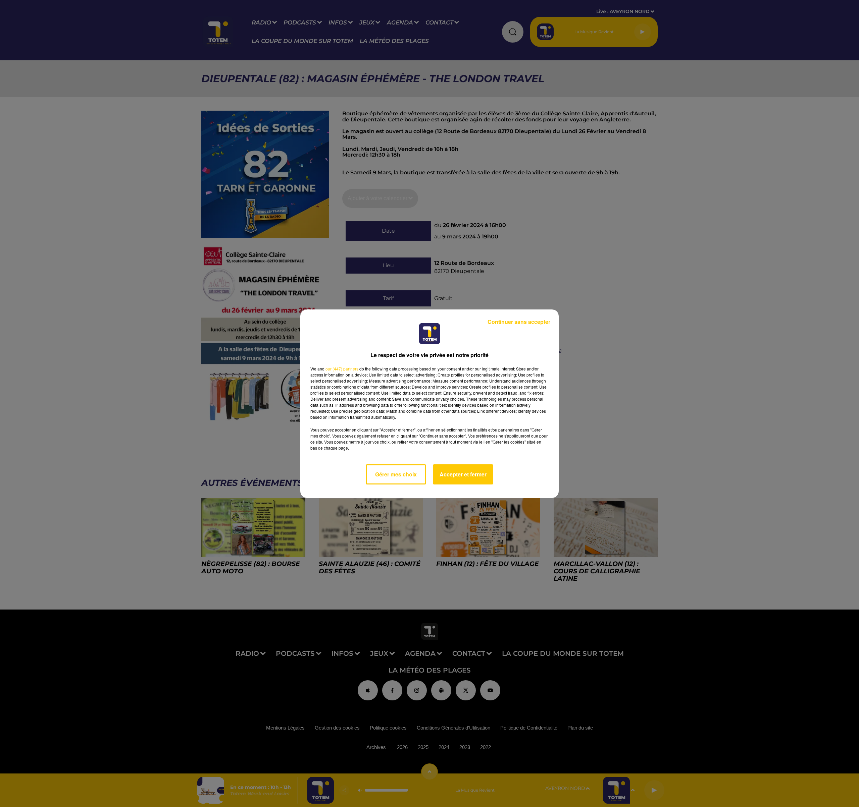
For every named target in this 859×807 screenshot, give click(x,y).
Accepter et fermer (463, 474)
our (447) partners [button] (341, 368)
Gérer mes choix (396, 474)
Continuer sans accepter (519, 322)
